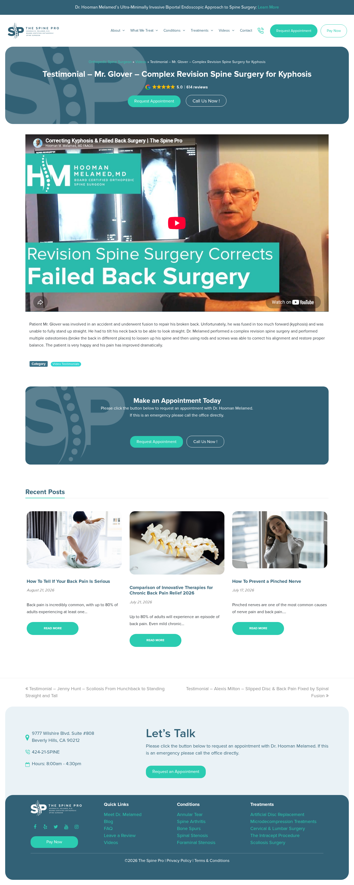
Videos (140, 62)
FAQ (108, 828)
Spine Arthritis (191, 821)
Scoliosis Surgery (267, 842)
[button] (177, 87)
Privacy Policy (179, 860)
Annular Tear (190, 814)
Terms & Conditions (211, 860)
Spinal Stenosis (192, 835)
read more (53, 628)
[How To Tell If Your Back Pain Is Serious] (74, 564)
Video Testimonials (66, 364)
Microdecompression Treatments (283, 821)
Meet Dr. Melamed (122, 814)
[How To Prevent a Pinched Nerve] (279, 564)
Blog (108, 821)
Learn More (268, 7)
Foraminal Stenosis (196, 842)
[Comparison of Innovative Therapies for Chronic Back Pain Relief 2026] (177, 570)
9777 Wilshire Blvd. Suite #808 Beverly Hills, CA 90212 (63, 736)
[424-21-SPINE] (262, 30)
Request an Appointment (175, 771)
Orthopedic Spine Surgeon (110, 62)
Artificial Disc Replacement (277, 814)
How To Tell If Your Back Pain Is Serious (68, 581)
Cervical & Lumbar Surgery (277, 828)
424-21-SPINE (46, 752)
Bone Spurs (189, 828)
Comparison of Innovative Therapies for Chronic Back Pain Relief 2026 (171, 590)
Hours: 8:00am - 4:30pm (56, 763)
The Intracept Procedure (275, 835)
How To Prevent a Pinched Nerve (266, 581)
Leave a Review (120, 835)
